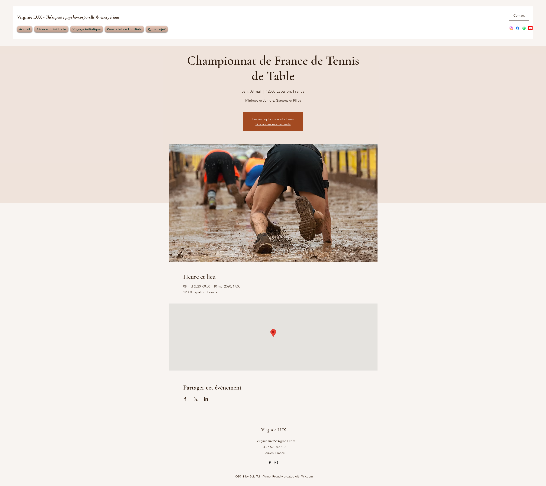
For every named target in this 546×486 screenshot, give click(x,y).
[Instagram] (511, 28)
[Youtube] (530, 28)
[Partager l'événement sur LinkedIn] (206, 399)
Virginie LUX (68, 17)
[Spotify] (524, 28)
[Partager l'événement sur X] (196, 399)
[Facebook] (518, 28)
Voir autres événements (273, 124)
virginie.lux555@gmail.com (276, 441)
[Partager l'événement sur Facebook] (185, 399)
